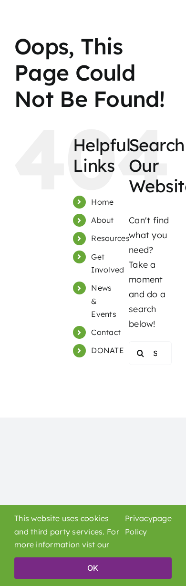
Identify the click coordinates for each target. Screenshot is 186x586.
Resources (110, 238)
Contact (106, 332)
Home (102, 202)
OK (92, 568)
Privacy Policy (139, 524)
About (102, 220)
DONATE (107, 350)
